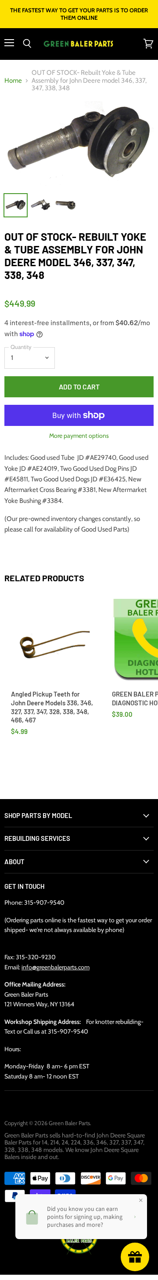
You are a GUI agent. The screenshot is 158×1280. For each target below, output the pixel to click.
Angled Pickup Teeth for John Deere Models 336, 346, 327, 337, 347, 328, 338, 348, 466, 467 (52, 707)
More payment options (79, 435)
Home (13, 80)
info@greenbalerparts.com (56, 967)
